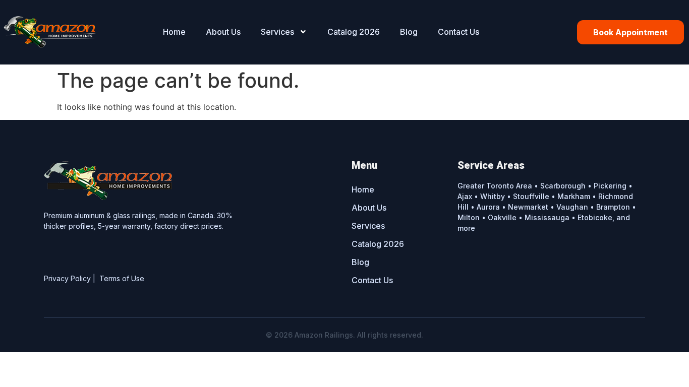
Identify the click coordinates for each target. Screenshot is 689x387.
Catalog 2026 (353, 32)
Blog (409, 32)
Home (174, 32)
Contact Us (458, 32)
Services (277, 32)
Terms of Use (121, 278)
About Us (223, 32)
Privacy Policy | (71, 278)
